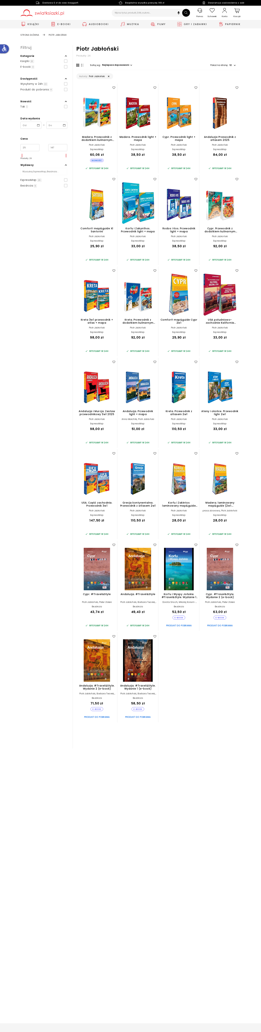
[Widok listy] (82, 65)
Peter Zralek (105, 602)
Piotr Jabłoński (97, 144)
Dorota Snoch (170, 602)
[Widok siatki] (77, 65)
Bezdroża (97, 606)
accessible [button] (4, 48)
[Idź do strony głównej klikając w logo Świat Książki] (42, 12)
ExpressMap (97, 149)
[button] (178, 13)
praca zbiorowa (211, 510)
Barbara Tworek (146, 602)
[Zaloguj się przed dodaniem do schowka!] (114, 87)
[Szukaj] (186, 13)
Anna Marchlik (129, 419)
